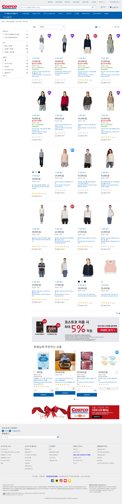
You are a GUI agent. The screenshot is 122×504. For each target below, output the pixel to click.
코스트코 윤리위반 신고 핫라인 (105, 463)
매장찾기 (5, 433)
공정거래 (99, 457)
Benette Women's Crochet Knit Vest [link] (86, 242)
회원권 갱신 (28, 452)
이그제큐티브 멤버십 (30, 455)
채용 (2, 463)
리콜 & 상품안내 (53, 455)
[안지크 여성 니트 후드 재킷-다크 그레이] (85, 282)
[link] (41, 52)
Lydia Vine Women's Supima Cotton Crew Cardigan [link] (86, 75)
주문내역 (27, 463)
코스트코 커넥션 (5, 460)
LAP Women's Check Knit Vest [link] (109, 296)
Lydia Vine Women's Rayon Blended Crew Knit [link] (39, 132)
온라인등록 (28, 457)
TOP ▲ (118, 313)
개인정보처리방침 (52, 476)
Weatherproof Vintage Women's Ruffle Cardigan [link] (110, 185)
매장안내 (75, 449)
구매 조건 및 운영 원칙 (103, 452)
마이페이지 (28, 460)
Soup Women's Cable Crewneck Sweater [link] (41, 187)
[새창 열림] (4, 494)
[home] (9, 7)
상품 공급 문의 (101, 449)
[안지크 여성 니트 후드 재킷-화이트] (82, 282)
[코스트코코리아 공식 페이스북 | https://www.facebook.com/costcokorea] (52, 481)
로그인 (103, 7)
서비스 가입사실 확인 (95, 492)
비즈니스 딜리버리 (49, 13)
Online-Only (86, 13)
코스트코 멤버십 (30, 446)
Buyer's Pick (36, 13)
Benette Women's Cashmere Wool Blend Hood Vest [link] (87, 185)
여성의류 (18, 21)
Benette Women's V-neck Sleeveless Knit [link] (62, 295)
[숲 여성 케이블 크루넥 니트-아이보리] (36, 172)
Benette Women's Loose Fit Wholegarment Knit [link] (62, 242)
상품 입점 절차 (101, 455)
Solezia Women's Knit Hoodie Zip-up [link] (41, 240)
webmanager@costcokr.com (65, 488)
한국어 (101, 2)
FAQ (50, 449)
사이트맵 (35, 476)
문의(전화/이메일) (54, 452)
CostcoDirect (97, 13)
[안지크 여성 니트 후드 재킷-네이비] (79, 282)
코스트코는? (4, 449)
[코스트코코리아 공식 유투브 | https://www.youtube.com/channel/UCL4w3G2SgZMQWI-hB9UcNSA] (65, 481)
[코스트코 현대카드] (75, 341)
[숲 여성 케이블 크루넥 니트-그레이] (33, 172)
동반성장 (99, 460)
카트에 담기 (44, 395)
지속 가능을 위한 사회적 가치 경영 (10, 452)
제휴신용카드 (28, 466)
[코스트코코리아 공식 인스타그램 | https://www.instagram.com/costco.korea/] (61, 481)
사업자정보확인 (14, 490)
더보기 (5, 76)
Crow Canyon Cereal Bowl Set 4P (107, 382)
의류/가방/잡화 (10, 21)
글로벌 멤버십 (29, 469)
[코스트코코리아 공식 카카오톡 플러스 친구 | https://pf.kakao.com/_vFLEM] (56, 481)
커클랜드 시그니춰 (6, 455)
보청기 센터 (76, 452)
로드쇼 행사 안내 (77, 460)
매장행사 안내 (77, 457)
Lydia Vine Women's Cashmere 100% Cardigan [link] (63, 128)
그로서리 (68, 13)
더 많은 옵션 (36, 58)
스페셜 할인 (25, 13)
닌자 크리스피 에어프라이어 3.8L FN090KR (64, 379)
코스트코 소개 (6, 446)
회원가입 (27, 449)
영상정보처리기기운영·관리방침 (69, 476)
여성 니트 (25, 21)
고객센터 (52, 446)
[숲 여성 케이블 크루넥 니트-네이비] (39, 172)
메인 (3, 21)
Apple (106, 13)
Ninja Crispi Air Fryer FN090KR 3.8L (65, 382)
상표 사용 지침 (85, 476)
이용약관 (42, 476)
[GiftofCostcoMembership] (75, 418)
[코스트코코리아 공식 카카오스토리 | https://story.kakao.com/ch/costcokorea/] (69, 481)
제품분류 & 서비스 (6, 457)
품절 (108, 389)
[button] (94, 7)
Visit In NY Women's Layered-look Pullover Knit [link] (41, 75)
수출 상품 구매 (53, 460)
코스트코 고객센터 (9, 428)
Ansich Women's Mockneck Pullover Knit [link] (62, 185)
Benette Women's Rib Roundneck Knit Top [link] (110, 242)
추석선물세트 (7, 17)
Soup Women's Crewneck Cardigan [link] (62, 74)
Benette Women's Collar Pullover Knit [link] (41, 295)
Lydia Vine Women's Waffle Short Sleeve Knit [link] (110, 132)
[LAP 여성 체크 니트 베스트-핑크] (102, 282)
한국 (118, 2)
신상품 (77, 13)
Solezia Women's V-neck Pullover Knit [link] (87, 128)
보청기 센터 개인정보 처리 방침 (81, 455)
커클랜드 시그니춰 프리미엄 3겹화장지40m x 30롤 (43, 379)
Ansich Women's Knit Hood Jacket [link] (87, 296)
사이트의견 (52, 457)
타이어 (60, 13)
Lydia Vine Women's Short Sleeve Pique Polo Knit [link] (110, 75)
